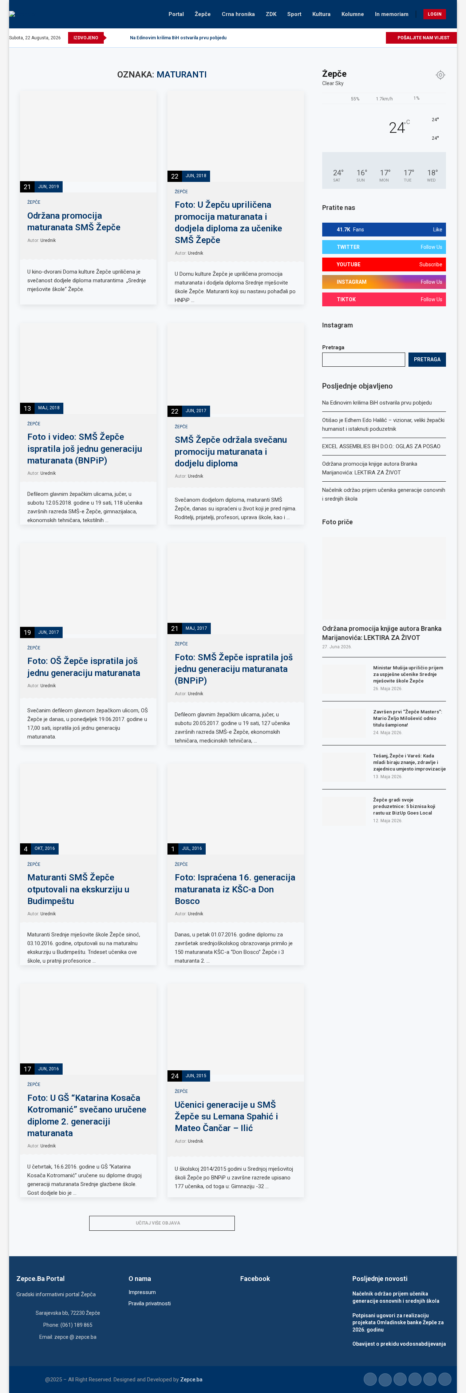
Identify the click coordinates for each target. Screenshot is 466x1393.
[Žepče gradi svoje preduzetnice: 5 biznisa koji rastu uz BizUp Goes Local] (344, 811)
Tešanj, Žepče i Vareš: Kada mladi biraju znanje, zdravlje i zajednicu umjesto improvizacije (409, 762)
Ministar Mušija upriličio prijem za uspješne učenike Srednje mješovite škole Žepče (408, 674)
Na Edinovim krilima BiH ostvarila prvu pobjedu (178, 37)
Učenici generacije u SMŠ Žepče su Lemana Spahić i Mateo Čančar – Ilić (226, 1117)
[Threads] (380, 38)
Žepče (203, 14)
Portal (176, 14)
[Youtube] (363, 38)
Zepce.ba (191, 1379)
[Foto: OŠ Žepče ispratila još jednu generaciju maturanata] (88, 588)
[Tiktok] (371, 38)
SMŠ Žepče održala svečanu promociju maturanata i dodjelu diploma (231, 452)
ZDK (271, 14)
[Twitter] (346, 38)
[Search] (453, 14)
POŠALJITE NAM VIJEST (423, 37)
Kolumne (352, 14)
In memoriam (391, 14)
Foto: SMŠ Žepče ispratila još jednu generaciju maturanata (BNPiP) (234, 669)
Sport (294, 14)
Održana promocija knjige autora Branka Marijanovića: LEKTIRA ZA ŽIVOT (382, 633)
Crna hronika (238, 14)
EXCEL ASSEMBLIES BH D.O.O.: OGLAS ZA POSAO (381, 446)
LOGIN (435, 14)
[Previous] (114, 38)
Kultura (321, 14)
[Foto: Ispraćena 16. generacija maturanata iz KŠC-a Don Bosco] (235, 809)
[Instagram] (354, 38)
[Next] (123, 38)
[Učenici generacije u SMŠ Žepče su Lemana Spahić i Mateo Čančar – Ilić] (235, 1029)
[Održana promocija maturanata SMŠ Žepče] (88, 136)
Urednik (48, 240)
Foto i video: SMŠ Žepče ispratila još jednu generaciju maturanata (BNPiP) (84, 449)
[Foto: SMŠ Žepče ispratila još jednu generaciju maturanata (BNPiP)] (235, 588)
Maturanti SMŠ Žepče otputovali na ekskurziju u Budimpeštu (78, 889)
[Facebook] (338, 38)
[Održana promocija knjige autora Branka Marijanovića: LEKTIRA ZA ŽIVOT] (384, 578)
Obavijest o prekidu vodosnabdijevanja (399, 1344)
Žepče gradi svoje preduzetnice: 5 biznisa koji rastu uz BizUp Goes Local (404, 806)
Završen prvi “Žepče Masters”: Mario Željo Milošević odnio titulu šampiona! (407, 718)
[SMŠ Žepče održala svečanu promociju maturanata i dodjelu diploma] (235, 368)
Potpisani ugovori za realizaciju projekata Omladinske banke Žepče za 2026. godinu (398, 1323)
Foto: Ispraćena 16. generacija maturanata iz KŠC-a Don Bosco (235, 889)
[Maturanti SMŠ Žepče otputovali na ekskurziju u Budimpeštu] (88, 809)
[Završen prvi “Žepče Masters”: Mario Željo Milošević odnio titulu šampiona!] (344, 723)
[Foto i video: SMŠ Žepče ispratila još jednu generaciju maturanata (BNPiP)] (88, 368)
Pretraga (333, 347)
